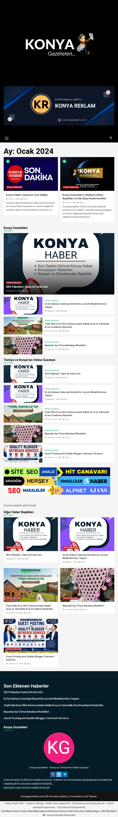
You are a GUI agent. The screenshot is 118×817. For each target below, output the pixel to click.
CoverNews (75, 796)
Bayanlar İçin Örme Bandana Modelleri (65, 345)
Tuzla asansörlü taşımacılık (71, 807)
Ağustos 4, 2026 (14, 291)
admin (25, 199)
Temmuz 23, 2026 (54, 331)
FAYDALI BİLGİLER (14, 283)
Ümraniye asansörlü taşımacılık (88, 803)
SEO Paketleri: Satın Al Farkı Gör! (27, 286)
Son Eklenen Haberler (26, 686)
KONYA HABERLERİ (14, 187)
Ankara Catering (34, 803)
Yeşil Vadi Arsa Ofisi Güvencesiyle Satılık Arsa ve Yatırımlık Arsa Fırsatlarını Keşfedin (53, 705)
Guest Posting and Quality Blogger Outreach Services (74, 453)
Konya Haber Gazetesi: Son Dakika (26, 194)
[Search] (111, 138)
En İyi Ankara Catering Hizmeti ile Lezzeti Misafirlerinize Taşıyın (41, 698)
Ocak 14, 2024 (70, 203)
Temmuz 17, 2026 (54, 457)
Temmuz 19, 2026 (54, 349)
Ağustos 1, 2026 (53, 311)
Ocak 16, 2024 (14, 199)
